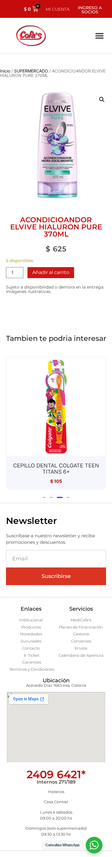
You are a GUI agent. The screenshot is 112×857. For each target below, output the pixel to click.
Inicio (5, 70)
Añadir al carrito (50, 272)
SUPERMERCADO (31, 70)
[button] (99, 35)
